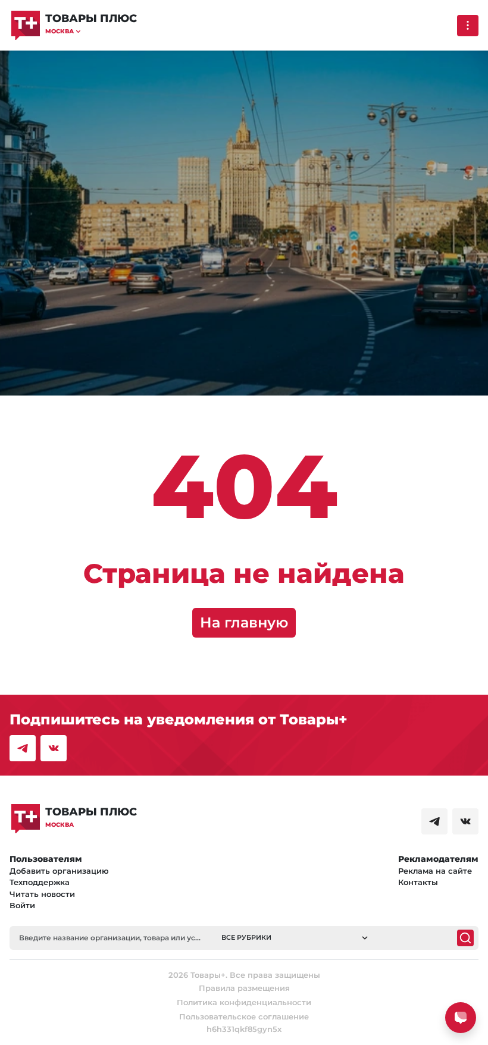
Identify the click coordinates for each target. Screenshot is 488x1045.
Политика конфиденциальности (244, 1002)
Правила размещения (244, 988)
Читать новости (42, 894)
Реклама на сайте (435, 870)
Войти (22, 905)
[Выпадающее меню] (467, 25)
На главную (244, 622)
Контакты (418, 882)
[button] (91, 31)
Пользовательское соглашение (244, 1016)
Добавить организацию (59, 870)
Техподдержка (40, 882)
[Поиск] (465, 938)
